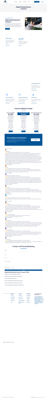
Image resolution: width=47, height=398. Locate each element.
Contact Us (20, 295)
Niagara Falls (36, 303)
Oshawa (38, 302)
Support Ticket (21, 298)
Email (5, 254)
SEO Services (20, 45)
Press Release (34, 97)
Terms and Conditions (22, 300)
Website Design (8, 38)
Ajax (42, 301)
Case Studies (12, 298)
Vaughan (37, 301)
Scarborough (39, 297)
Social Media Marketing (35, 83)
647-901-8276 (23, 248)
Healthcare (28, 298)
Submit (23, 270)
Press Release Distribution (35, 139)
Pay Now (10, 131)
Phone (5, 257)
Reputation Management (23, 97)
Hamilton (40, 302)
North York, (41, 296)
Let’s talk (41, 1)
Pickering (39, 301)
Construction (28, 295)
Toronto (38, 296)
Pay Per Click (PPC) (9, 97)
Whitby (36, 302)
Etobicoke (36, 297)
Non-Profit (28, 300)
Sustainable (12, 300)
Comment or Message (7, 261)
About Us (12, 295)
